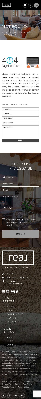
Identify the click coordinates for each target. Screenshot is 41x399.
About (11, 337)
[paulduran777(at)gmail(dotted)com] (25, 5)
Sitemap (18, 384)
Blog (10, 341)
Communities (15, 314)
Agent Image (23, 387)
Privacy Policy (7, 384)
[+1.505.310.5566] (30, 5)
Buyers (11, 318)
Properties (14, 310)
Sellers (12, 322)
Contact (12, 345)
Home (10, 307)
